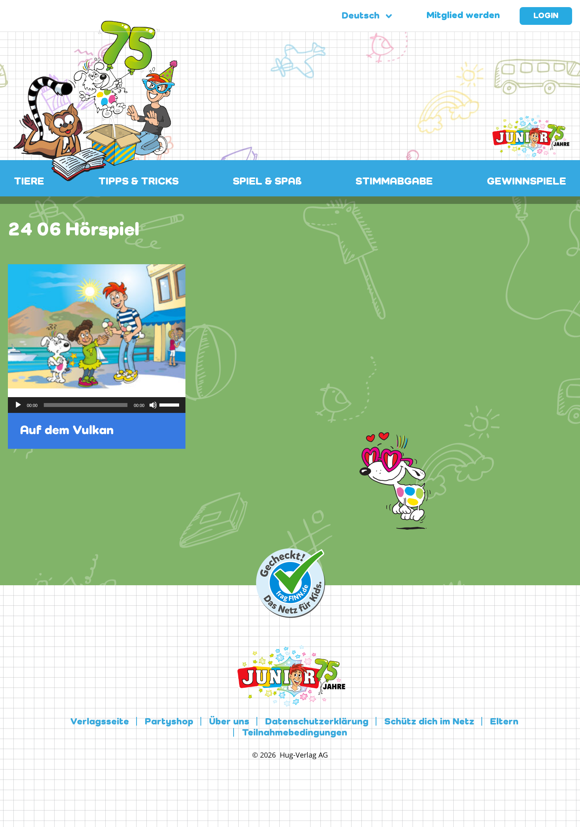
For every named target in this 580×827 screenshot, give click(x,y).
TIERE (29, 182)
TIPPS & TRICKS (138, 182)
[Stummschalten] (153, 405)
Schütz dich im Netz (429, 722)
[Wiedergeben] (18, 405)
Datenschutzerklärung (317, 722)
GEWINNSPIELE (526, 182)
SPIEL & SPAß (267, 182)
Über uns (229, 722)
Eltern (504, 722)
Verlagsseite (99, 722)
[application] (96, 405)
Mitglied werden (463, 16)
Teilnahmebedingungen (294, 733)
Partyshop (169, 722)
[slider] (170, 404)
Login (545, 16)
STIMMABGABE (394, 182)
